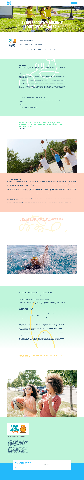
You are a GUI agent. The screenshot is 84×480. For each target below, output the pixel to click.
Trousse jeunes (25, 0)
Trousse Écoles (39, 0)
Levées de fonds (37, 3)
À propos (30, 3)
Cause (25, 3)
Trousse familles (32, 0)
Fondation (19, 0)
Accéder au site (10, 454)
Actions (19, 3)
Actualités (44, 3)
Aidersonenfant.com (12, 46)
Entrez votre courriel (45, 462)
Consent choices (3, 479)
